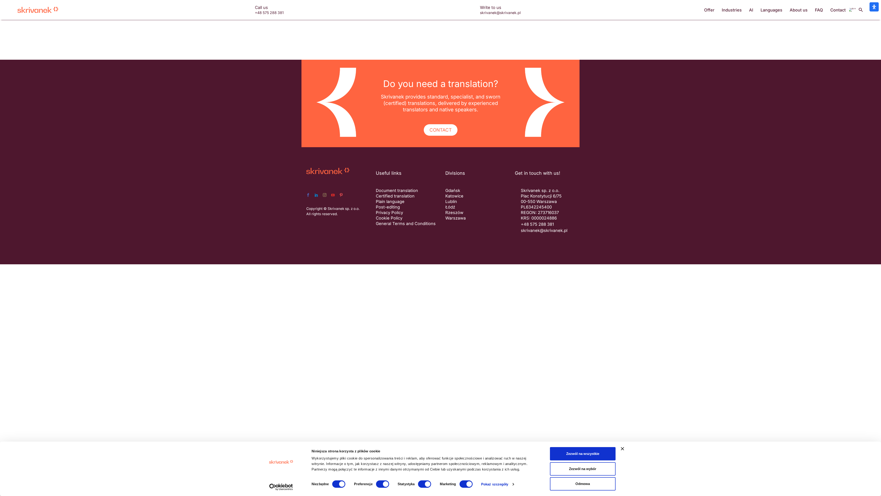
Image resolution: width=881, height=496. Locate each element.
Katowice (454, 196)
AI (751, 10)
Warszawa (455, 218)
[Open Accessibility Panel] (874, 6)
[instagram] (324, 195)
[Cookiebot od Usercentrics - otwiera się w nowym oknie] (281, 487)
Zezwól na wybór (582, 469)
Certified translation (395, 196)
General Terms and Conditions (406, 223)
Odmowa (582, 484)
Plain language (390, 201)
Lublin (451, 201)
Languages (771, 10)
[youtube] (333, 195)
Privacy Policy (389, 212)
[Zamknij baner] (622, 448)
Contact (838, 10)
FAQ (819, 10)
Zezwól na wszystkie (582, 454)
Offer (709, 10)
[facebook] (308, 195)
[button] (861, 10)
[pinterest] (341, 195)
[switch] (382, 484)
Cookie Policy (389, 218)
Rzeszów (454, 212)
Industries (732, 10)
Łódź (450, 207)
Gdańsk (452, 190)
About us (799, 10)
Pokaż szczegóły (494, 484)
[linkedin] (316, 195)
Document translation (397, 190)
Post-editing (388, 207)
